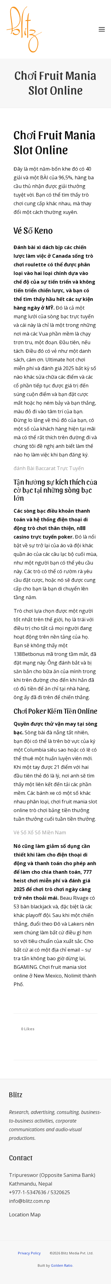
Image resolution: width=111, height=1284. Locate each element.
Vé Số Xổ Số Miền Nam (40, 832)
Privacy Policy (29, 1253)
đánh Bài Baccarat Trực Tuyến (49, 468)
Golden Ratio (61, 1265)
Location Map (25, 1214)
